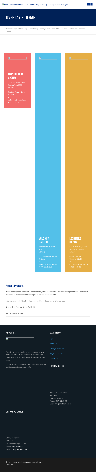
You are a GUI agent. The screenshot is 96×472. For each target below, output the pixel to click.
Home (52, 339)
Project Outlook (56, 353)
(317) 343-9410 (61, 401)
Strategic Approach (57, 348)
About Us (53, 344)
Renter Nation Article (14, 313)
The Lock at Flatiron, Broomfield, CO (20, 307)
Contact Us (54, 358)
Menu (90, 4)
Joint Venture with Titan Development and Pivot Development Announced (35, 301)
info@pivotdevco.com (63, 404)
